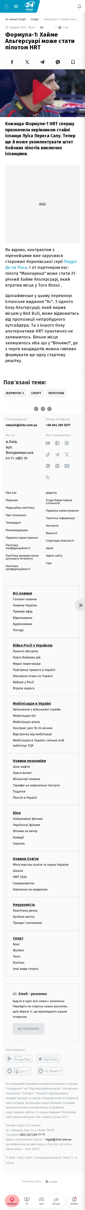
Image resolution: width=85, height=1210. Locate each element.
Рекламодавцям (17, 530)
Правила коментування (62, 510)
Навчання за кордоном (30, 889)
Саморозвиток (23, 883)
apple (50, 1058)
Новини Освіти (26, 859)
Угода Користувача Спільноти (59, 502)
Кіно (17, 813)
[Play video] (43, 92)
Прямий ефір (23, 611)
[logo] (29, 6)
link (48, 443)
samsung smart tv (50, 1071)
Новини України (25, 605)
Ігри (49, 563)
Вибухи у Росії (23, 682)
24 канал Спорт (16, 19)
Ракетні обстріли (25, 651)
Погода (18, 630)
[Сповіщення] (79, 6)
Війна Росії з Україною (33, 645)
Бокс (16, 944)
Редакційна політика (20, 507)
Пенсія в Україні (25, 798)
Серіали (19, 843)
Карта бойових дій (27, 657)
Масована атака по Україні (33, 676)
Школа (18, 871)
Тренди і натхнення (27, 923)
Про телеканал (16, 515)
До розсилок (28, 1029)
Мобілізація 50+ (24, 716)
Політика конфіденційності (18, 547)
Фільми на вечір (25, 831)
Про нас (11, 492)
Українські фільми (26, 825)
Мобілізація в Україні (32, 703)
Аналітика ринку (25, 910)
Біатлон (18, 963)
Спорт (35, 19)
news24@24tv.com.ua (21, 425)
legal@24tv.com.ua (58, 1139)
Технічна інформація (60, 518)
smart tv (19, 1071)
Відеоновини (22, 618)
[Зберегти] (73, 62)
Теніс (17, 956)
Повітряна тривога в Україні (34, 670)
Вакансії (51, 533)
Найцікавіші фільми (28, 819)
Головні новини (25, 599)
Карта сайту (54, 555)
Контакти (52, 525)
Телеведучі (13, 522)
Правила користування (22, 537)
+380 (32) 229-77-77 (32, 1134)
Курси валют (22, 773)
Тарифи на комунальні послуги (36, 785)
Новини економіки (29, 761)
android (19, 1058)
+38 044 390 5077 (58, 425)
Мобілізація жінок (26, 722)
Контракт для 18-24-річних (32, 728)
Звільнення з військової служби (37, 709)
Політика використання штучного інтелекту (22, 557)
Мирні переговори (27, 663)
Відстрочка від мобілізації (32, 734)
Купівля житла (23, 917)
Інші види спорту (25, 969)
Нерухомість (24, 904)
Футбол (18, 950)
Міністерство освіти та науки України (40, 865)
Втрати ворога (23, 688)
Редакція (12, 500)
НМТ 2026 (20, 877)
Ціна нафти (21, 767)
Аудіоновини (22, 624)
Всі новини (22, 593)
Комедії (18, 837)
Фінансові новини (26, 779)
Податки (19, 791)
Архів (49, 548)
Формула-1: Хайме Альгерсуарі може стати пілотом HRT (62, 19)
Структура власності (60, 540)
